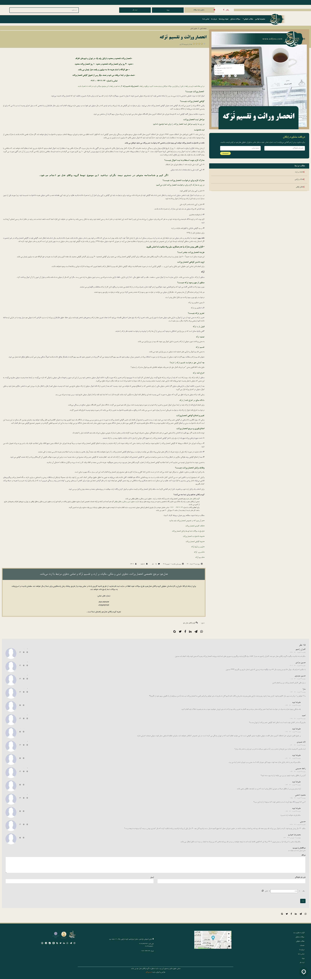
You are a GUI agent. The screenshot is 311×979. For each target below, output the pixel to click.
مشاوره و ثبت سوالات (198, 10)
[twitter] (60, 943)
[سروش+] (46, 943)
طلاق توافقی (299, 187)
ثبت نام (135, 10)
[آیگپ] (53, 943)
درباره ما (214, 19)
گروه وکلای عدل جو (189, 623)
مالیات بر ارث (299, 172)
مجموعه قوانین (260, 19)
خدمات (302, 946)
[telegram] (71, 943)
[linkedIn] (64, 943)
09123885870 (149, 946)
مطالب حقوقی (248, 19)
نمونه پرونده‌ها (223, 19)
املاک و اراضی (299, 179)
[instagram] (74, 943)
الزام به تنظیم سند (298, 933)
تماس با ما (205, 19)
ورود (168, 10)
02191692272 (103, 605)
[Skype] (57, 943)
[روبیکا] (42, 943)
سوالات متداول (235, 19)
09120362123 (103, 602)
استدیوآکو (149, 972)
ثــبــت (225, 153)
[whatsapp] (67, 943)
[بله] (50, 943)
